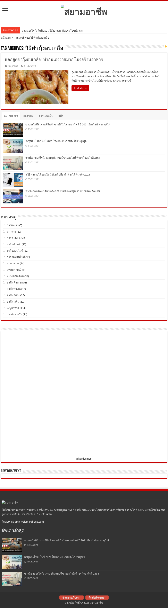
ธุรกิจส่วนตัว (14, 244)
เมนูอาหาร (13, 66)
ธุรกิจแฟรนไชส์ (16, 257)
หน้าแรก (6, 37)
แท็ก (61, 116)
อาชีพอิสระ (13, 295)
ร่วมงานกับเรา (71, 597)
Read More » (80, 88)
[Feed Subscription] (166, 46)
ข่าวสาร (11, 231)
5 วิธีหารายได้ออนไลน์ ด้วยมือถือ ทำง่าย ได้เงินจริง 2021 (57, 174)
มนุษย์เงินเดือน (15, 276)
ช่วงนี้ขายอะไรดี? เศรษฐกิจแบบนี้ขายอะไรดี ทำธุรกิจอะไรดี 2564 (62, 157)
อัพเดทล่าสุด (11, 116)
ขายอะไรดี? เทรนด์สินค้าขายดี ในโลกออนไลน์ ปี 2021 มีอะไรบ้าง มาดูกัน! (67, 124)
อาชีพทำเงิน (14, 288)
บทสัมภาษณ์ (14, 269)
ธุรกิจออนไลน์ (15, 250)
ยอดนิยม (28, 116)
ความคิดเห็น (46, 116)
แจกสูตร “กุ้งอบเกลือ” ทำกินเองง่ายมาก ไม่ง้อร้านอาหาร (54, 59)
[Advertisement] (33, 395)
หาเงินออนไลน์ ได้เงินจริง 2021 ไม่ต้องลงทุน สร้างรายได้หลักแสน (62, 191)
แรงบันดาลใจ (14, 314)
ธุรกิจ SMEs (13, 238)
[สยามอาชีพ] (84, 11)
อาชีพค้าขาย (14, 282)
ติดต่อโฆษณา (97, 597)
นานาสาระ (13, 263)
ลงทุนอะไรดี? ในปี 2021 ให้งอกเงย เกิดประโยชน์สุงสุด (52, 30)
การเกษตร (13, 225)
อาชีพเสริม (13, 301)
